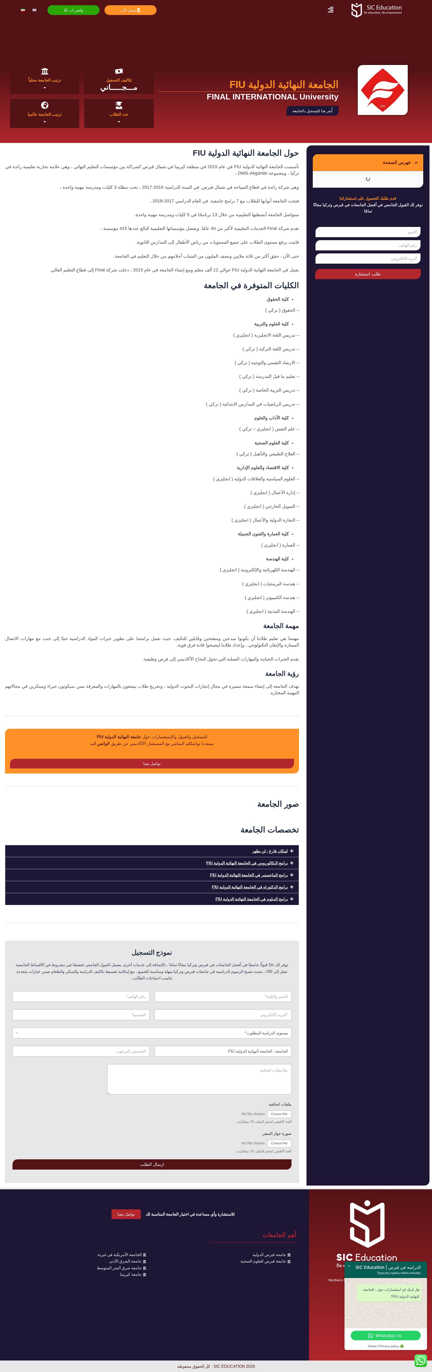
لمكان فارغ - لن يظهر (270, 851)
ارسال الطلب (152, 1164)
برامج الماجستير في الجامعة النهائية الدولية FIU (249, 875)
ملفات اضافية (280, 1104)
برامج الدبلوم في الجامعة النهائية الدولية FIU (252, 899)
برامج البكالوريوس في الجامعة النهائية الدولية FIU (247, 863)
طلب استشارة (368, 274)
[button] (331, 9)
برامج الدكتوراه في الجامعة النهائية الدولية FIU (250, 887)
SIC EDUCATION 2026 (234, 1366)
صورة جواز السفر (277, 1133)
